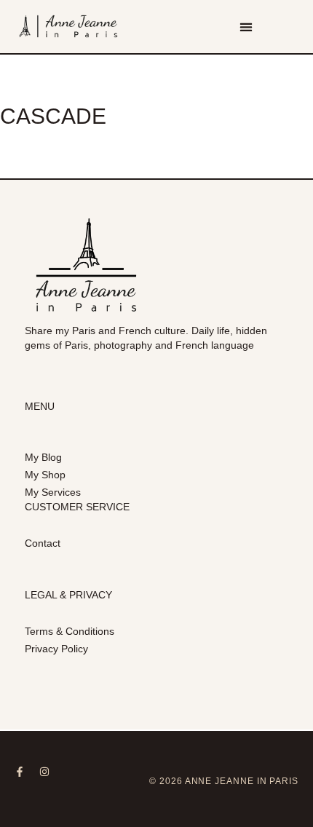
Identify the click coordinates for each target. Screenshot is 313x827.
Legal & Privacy (68, 595)
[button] (245, 26)
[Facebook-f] (20, 772)
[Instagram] (44, 772)
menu (40, 406)
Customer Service (77, 507)
